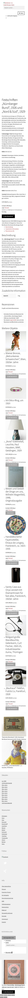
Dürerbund (10, 225)
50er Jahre (4, 793)
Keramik (4, 822)
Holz (3, 818)
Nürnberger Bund (18, 225)
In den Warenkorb (8, 216)
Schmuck (4, 832)
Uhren (3, 840)
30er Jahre (4, 789)
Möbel (3, 830)
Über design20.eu (6, 886)
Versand (7, 208)
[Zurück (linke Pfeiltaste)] (2, 997)
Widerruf (4, 910)
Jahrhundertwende (7, 783)
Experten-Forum (6, 892)
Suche (7, 942)
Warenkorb (9, 952)
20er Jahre (4, 787)
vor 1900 (4, 781)
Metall (3, 828)
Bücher (7, 223)
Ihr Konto (8, 940)
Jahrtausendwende (7, 803)
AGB (3, 901)
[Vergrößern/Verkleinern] (2, 995)
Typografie (5, 838)
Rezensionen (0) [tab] (10, 231)
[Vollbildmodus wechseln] (5, 995)
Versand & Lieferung (7, 913)
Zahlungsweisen (6, 904)
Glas (3, 820)
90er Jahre (4, 801)
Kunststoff (4, 824)
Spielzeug (4, 834)
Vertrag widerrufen (9, 937)
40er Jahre (4, 791)
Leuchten (4, 826)
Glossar (4, 889)
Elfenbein (4, 816)
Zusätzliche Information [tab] (12, 229)
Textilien (4, 836)
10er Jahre (4, 785)
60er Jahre (4, 795)
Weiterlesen (10, 513)
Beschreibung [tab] (9, 227)
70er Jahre (4, 797)
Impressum (5, 919)
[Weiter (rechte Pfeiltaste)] (5, 997)
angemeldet (13, 320)
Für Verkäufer (5, 895)
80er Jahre (4, 799)
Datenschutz (5, 907)
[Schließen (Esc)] (13, 995)
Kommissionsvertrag (7, 898)
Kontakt (4, 916)
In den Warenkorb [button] (12, 376)
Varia (3, 844)
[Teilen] (9, 995)
